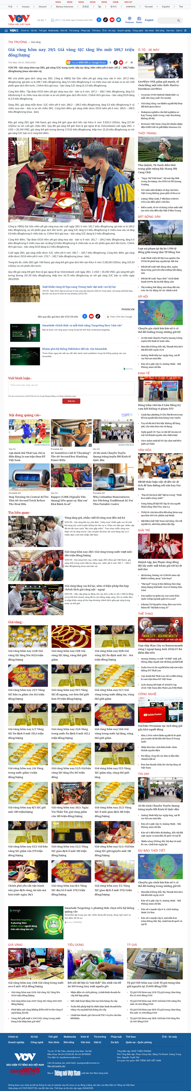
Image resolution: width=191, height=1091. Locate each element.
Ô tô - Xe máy (108, 30)
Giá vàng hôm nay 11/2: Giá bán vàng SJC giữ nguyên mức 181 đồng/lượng (114, 851)
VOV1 (58, 2)
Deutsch (43, 6)
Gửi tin (71, 401)
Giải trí (179, 30)
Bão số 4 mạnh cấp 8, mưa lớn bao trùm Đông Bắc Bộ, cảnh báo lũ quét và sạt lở (161, 921)
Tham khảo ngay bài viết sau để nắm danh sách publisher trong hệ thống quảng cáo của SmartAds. (84, 355)
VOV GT (128, 2)
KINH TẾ (144, 373)
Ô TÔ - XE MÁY (149, 49)
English (149, 20)
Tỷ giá (132, 944)
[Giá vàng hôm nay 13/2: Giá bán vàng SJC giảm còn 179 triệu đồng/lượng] (28, 832)
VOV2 (69, 2)
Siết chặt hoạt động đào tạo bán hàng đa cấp (94, 1001)
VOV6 (115, 2)
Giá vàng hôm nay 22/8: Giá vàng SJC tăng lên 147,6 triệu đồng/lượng (25, 655)
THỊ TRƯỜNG (17, 42)
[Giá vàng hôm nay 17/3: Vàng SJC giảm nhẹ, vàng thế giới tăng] (114, 754)
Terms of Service (65, 396)
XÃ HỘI (143, 296)
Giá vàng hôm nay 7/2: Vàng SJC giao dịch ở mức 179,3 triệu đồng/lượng (113, 890)
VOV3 (81, 2)
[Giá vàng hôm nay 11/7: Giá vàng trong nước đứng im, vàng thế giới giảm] (114, 676)
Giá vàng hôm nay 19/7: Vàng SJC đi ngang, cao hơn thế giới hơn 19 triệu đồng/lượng (70, 694)
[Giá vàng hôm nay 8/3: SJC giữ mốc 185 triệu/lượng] (28, 793)
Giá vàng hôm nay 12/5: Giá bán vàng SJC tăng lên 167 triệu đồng (71, 773)
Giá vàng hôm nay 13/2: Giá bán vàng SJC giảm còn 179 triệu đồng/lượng (28, 851)
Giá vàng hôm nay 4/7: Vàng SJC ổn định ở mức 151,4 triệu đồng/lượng (26, 733)
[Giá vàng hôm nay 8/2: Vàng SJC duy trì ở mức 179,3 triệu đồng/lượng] (71, 871)
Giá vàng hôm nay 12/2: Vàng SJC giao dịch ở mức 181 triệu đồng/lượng (69, 851)
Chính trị (25, 30)
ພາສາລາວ (130, 6)
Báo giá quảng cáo (56, 1066)
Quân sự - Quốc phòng (139, 1042)
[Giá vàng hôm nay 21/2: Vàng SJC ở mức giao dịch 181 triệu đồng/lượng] (114, 793)
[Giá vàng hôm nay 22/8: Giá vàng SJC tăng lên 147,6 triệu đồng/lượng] (28, 636)
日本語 (86, 6)
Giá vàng (36, 42)
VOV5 (104, 2)
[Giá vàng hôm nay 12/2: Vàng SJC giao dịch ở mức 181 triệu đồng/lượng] (71, 832)
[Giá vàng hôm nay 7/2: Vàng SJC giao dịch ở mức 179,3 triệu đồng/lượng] (114, 871)
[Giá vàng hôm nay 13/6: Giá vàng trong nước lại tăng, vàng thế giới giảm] (114, 715)
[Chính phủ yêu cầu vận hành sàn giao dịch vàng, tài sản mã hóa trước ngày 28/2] (28, 871)
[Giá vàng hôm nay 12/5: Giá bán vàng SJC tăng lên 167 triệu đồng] (71, 754)
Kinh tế (64, 30)
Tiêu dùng (76, 944)
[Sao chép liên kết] (126, 62)
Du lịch (115, 1042)
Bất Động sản (149, 216)
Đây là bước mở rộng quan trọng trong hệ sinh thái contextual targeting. (76, 330)
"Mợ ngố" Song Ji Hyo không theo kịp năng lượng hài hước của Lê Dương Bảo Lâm (161, 587)
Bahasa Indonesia (64, 6)
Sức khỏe (149, 30)
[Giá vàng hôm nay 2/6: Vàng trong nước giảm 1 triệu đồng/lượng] (28, 754)
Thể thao (96, 30)
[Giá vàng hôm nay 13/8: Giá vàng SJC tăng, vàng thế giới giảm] (71, 636)
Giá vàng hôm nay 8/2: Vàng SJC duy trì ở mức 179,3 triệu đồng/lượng (69, 890)
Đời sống (160, 30)
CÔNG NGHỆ (147, 694)
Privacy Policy (50, 396)
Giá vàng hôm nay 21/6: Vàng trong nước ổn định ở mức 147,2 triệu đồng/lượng (70, 733)
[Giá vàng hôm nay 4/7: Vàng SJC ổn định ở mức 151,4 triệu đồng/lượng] (28, 715)
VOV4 (92, 2)
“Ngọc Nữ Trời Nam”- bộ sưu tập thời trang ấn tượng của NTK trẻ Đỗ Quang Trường (161, 181)
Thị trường (74, 30)
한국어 (113, 6)
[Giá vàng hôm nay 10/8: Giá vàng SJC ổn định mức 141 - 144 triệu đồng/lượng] (114, 636)
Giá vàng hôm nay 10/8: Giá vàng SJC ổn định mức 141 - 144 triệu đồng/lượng (114, 655)
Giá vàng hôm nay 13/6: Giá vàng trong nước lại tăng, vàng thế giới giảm (114, 733)
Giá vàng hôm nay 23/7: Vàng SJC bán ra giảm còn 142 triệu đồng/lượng (26, 694)
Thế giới (43, 30)
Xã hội (34, 30)
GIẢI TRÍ (144, 530)
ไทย (181, 6)
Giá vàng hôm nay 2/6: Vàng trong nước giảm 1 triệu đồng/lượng (25, 773)
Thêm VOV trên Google (121, 317)
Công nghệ (138, 30)
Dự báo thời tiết (151, 850)
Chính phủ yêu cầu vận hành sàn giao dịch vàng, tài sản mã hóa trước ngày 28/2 (27, 890)
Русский (149, 6)
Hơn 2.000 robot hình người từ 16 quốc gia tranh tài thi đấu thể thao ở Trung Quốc (161, 738)
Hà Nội (40, 20)
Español (166, 6)
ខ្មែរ (99, 6)
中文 (10, 6)
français (25, 6)
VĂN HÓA (144, 450)
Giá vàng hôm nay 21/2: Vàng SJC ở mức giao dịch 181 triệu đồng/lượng (113, 812)
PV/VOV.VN (128, 309)
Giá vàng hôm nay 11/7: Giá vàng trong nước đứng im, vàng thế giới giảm (114, 694)
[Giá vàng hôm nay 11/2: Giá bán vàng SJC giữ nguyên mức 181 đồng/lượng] (114, 832)
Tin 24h (143, 773)
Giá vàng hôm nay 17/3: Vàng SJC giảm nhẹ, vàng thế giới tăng (113, 773)
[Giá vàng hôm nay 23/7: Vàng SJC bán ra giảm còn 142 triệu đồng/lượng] (28, 676)
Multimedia (53, 30)
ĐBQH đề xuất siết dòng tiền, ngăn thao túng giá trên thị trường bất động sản (161, 269)
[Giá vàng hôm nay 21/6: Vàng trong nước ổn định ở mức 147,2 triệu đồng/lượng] (71, 715)
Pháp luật (85, 30)
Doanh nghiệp (124, 30)
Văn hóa (170, 30)
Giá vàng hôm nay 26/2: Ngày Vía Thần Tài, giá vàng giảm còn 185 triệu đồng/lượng (69, 812)
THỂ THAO (145, 613)
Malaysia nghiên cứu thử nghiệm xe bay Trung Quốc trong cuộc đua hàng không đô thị (161, 115)
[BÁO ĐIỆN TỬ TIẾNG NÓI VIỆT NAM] (19, 20)
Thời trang (147, 133)
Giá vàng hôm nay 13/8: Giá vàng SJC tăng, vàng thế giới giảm (69, 655)
